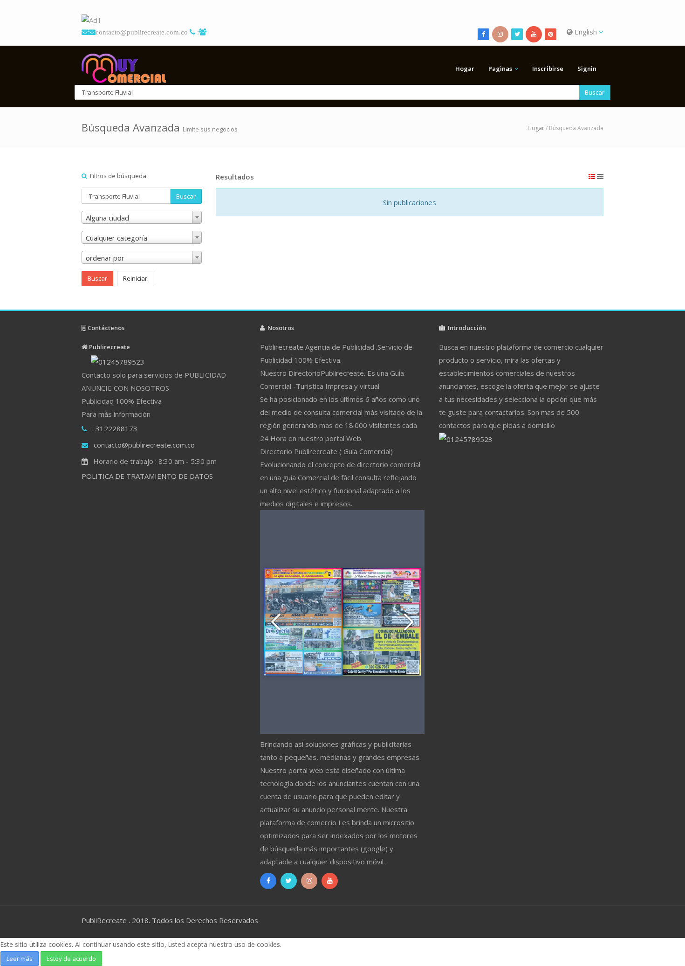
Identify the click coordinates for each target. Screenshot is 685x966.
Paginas (500, 68)
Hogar (464, 68)
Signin (586, 68)
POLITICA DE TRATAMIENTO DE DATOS (147, 476)
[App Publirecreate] (342, 20)
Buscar (594, 92)
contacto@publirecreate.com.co (142, 31)
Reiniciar (135, 278)
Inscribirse (547, 68)
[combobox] (142, 217)
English (586, 31)
